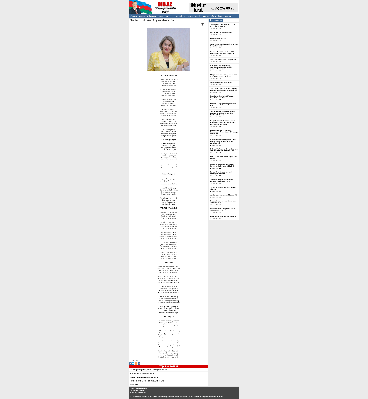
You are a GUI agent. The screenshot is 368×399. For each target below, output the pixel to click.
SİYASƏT (142, 16)
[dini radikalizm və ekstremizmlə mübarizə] (159, 14)
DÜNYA (213, 16)
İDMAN (220, 16)
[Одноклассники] (136, 363)
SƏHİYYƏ (206, 16)
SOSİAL (161, 16)
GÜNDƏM (133, 16)
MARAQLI (228, 16)
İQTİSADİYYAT (151, 16)
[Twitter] (133, 363)
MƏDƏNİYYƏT (180, 16)
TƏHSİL (198, 16)
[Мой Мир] (139, 363)
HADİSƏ (190, 16)
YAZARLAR (170, 16)
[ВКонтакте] (130, 363)
